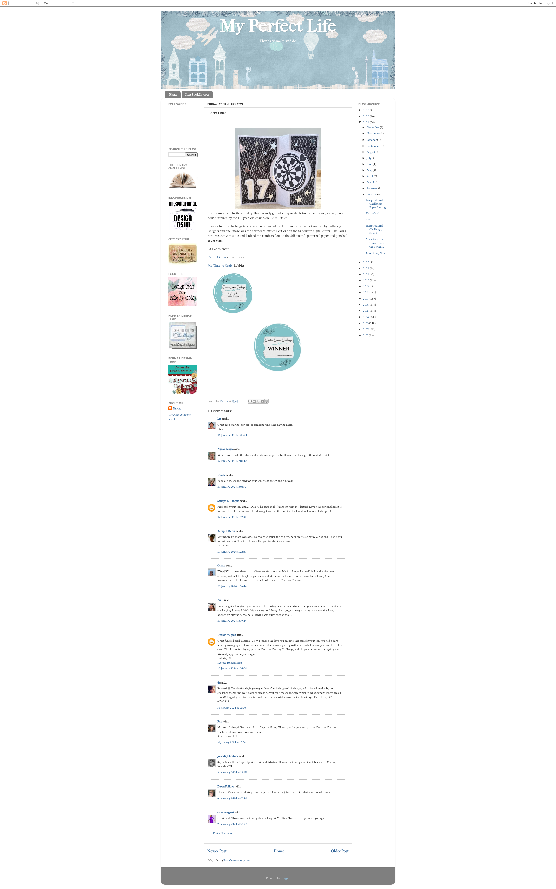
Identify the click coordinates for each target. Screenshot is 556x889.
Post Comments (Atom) (237, 860)
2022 (366, 268)
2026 (366, 110)
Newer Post (217, 851)
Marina (177, 408)
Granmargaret (225, 812)
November (373, 133)
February (372, 188)
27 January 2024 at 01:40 (232, 461)
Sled (368, 219)
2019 (366, 286)
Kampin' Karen (226, 531)
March (371, 182)
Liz (219, 419)
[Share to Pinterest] (266, 401)
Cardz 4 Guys (217, 257)
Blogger (285, 878)
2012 (366, 329)
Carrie (221, 565)
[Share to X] (258, 401)
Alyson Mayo (225, 449)
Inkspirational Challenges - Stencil (375, 229)
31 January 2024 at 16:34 (231, 742)
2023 (366, 262)
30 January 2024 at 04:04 (232, 668)
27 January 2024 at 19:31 (231, 517)
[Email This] (250, 401)
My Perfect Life (278, 26)
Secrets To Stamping (229, 663)
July (369, 158)
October (372, 140)
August (371, 152)
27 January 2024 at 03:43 (232, 487)
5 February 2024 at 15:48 (232, 772)
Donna (221, 475)
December (373, 127)
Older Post (340, 851)
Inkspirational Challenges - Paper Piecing (376, 204)
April (370, 176)
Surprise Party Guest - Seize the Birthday (375, 243)
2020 (366, 280)
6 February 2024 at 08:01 (232, 798)
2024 (366, 122)
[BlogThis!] (254, 401)
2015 (366, 311)
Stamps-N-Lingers (228, 501)
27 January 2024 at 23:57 (232, 552)
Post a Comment (223, 833)
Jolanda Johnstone (227, 756)
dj (218, 682)
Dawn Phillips (225, 786)
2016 (366, 305)
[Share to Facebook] (262, 401)
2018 (366, 292)
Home (173, 94)
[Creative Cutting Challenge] (183, 348)
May (370, 170)
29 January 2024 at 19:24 (232, 621)
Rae (219, 721)
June (370, 164)
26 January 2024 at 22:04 (232, 435)
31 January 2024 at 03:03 (231, 707)
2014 (366, 317)
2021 (366, 274)
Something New (375, 253)
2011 (366, 335)
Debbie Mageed (226, 635)
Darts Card (372, 213)
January (371, 194)
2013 (366, 323)
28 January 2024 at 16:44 (232, 586)
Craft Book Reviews (197, 94)
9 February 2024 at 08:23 (232, 824)
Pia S (220, 600)
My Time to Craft (220, 265)
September (373, 146)
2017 (366, 298)
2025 (366, 116)
